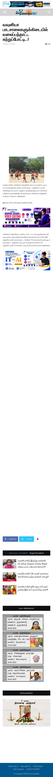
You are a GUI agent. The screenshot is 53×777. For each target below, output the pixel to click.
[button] (4, 12)
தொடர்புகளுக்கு (18, 769)
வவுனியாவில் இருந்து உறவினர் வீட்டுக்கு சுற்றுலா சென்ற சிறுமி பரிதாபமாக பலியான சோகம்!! (32, 563)
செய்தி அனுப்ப (38, 766)
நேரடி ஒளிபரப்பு (26, 766)
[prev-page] (4, 599)
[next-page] (8, 599)
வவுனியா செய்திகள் (33, 769)
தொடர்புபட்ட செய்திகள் (18, 553)
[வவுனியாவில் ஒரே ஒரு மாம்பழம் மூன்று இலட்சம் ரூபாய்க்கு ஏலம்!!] (9, 589)
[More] (37, 539)
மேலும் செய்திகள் (37, 553)
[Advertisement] (26, 73)
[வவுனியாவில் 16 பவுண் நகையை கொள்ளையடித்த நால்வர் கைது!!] (9, 576)
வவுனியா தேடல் (13, 766)
